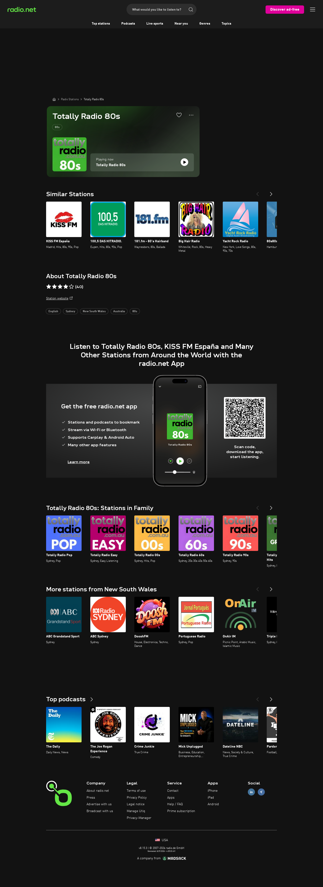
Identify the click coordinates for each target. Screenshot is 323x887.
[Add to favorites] (179, 115)
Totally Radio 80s (111, 165)
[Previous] (257, 192)
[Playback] (184, 162)
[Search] (191, 9)
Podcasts (128, 23)
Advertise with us (99, 804)
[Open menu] (312, 9)
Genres (204, 23)
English (53, 311)
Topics (226, 23)
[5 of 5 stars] (71, 287)
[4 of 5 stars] (66, 287)
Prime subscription (181, 811)
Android (213, 804)
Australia (119, 311)
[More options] (191, 115)
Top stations (101, 23)
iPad (211, 797)
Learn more (79, 461)
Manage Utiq (136, 811)
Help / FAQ (175, 804)
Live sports (154, 23)
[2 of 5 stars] (54, 287)
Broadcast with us (100, 811)
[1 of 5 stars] (49, 287)
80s (57, 127)
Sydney (70, 311)
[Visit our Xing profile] (261, 791)
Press (91, 797)
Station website (57, 298)
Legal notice (135, 804)
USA (164, 840)
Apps (171, 797)
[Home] (54, 99)
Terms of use (136, 790)
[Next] (271, 192)
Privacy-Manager (139, 818)
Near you (181, 23)
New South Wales (94, 311)
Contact (173, 790)
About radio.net (98, 790)
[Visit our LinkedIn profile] (251, 791)
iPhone (213, 790)
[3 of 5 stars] (60, 287)
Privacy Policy (137, 797)
